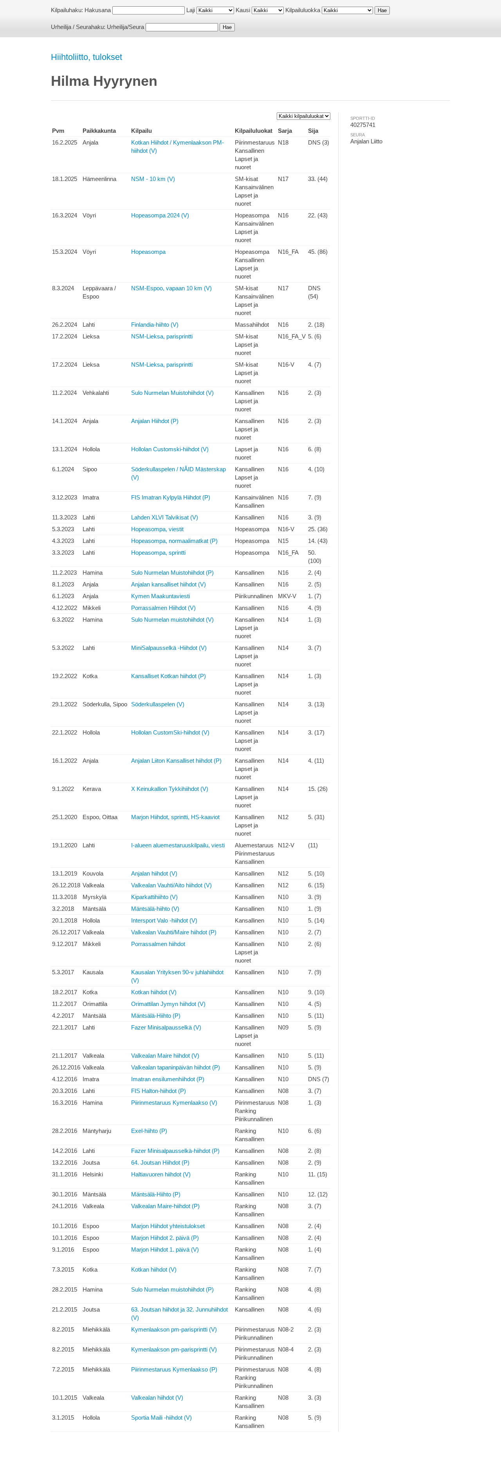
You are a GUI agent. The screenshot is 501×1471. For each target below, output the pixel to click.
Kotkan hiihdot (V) (154, 992)
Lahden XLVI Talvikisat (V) (164, 517)
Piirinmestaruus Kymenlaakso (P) (174, 1369)
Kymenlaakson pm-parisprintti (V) (174, 1329)
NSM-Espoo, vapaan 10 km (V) (171, 288)
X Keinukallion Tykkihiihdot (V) (169, 788)
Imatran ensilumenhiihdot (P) (167, 1079)
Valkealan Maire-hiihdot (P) (165, 1206)
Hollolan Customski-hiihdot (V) (170, 449)
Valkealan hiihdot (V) (157, 1397)
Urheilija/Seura (125, 27)
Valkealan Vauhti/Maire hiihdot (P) (173, 932)
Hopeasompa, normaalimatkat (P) (174, 540)
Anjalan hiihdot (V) (154, 873)
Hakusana (98, 10)
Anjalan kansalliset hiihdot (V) (168, 584)
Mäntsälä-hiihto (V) (155, 908)
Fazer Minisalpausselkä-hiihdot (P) (175, 1150)
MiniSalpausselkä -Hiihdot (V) (169, 647)
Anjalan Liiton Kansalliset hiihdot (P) (176, 760)
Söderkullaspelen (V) (157, 704)
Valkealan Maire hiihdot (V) (165, 1055)
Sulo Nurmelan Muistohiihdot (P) (172, 572)
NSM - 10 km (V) (153, 179)
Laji (190, 10)
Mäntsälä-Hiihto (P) (155, 1015)
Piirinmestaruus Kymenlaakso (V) (174, 1102)
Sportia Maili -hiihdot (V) (161, 1417)
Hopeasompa (148, 251)
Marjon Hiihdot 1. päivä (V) (165, 1249)
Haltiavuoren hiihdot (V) (161, 1174)
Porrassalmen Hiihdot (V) (163, 607)
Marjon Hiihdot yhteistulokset (168, 1226)
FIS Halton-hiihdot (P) (158, 1090)
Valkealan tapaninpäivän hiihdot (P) (175, 1067)
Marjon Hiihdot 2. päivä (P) (165, 1237)
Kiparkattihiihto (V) (154, 897)
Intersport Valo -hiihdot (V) (164, 920)
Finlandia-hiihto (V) (154, 324)
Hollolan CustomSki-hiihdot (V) (170, 732)
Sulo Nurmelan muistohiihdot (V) (172, 619)
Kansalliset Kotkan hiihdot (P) (168, 676)
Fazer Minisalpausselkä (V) (166, 1027)
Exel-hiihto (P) (149, 1130)
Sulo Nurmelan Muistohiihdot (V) (172, 392)
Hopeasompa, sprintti (158, 552)
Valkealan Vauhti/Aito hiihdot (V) (171, 885)
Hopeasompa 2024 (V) (160, 215)
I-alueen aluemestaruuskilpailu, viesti (178, 845)
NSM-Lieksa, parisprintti (162, 336)
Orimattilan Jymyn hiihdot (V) (168, 1004)
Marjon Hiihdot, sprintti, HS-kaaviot (175, 817)
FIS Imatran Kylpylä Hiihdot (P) (170, 497)
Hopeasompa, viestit (157, 529)
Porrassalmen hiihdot (158, 944)
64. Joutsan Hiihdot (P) (160, 1162)
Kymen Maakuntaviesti (160, 596)
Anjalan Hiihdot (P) (154, 421)
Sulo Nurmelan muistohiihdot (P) (172, 1289)
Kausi (243, 10)
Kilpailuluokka (302, 10)
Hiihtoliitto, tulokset (86, 57)
